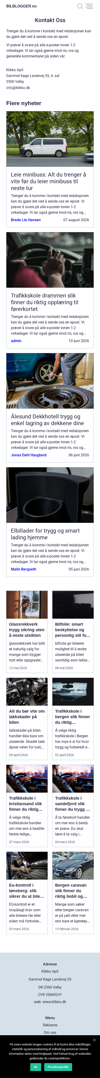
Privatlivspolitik (58, 1067)
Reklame (50, 1025)
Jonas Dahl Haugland (29, 455)
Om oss (50, 1032)
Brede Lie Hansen (26, 220)
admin (16, 341)
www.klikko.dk (54, 1002)
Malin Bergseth (23, 569)
